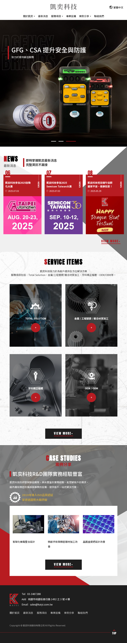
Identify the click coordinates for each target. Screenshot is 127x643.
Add (24, 599)
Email (25, 604)
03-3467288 (34, 594)
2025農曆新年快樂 (98, 182)
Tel (23, 594)
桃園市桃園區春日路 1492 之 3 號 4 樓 (49, 599)
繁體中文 (118, 7)
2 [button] (63, 141)
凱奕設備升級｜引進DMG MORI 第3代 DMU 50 (59, 186)
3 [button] (73, 141)
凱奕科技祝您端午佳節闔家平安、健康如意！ (18, 184)
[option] (23, 204)
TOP (114, 633)
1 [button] (53, 141)
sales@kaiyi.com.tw (41, 604)
